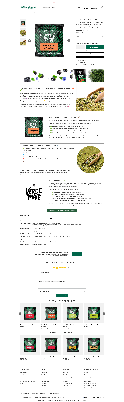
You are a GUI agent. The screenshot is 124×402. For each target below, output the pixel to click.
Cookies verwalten (67, 385)
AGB (64, 379)
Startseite (27, 16)
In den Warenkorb (94, 47)
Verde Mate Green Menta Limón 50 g (91, 324)
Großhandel (83, 12)
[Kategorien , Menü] (27, 12)
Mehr (51, 218)
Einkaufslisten (44, 377)
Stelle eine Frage (77, 254)
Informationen (67, 369)
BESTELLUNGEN (25, 369)
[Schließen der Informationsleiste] (102, 2)
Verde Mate (26, 215)
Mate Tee (39, 16)
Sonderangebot (33, 12)
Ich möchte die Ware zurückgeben (28, 379)
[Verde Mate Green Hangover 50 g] (30, 313)
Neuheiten (41, 12)
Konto (43, 369)
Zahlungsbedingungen (68, 377)
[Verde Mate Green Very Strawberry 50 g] (30, 345)
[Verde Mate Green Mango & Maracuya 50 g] (94, 345)
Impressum (65, 372)
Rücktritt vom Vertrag (67, 383)
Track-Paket (22, 374)
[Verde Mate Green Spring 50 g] (73, 313)
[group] (49, 40)
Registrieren (44, 372)
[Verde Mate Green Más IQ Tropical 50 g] (73, 345)
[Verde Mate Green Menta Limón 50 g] (94, 313)
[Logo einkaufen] (29, 7)
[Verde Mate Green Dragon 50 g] (51, 345)
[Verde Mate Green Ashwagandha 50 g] (51, 313)
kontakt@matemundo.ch (25, 393)
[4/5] (62, 267)
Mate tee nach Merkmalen (48, 16)
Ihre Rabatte (44, 383)
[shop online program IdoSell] (93, 397)
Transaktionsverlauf (45, 381)
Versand (65, 374)
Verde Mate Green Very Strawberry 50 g (28, 356)
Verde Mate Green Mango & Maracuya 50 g (92, 356)
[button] (29, 40)
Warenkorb (43, 374)
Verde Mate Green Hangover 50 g (27, 324)
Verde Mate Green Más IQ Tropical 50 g (70, 356)
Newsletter (43, 385)
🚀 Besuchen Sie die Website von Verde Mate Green (62, 210)
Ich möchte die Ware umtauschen (27, 381)
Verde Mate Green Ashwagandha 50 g (49, 324)
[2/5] (57, 267)
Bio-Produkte (60, 12)
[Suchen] (72, 7)
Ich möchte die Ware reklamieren (27, 377)
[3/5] (60, 267)
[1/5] (54, 267)
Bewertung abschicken (62, 295)
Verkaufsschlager (50, 12)
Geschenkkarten (70, 12)
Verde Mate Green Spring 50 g (69, 324)
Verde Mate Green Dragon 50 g (47, 356)
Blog (77, 12)
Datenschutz (66, 381)
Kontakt (21, 383)
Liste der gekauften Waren (47, 379)
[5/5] (65, 267)
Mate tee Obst (57, 16)
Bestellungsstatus (24, 372)
